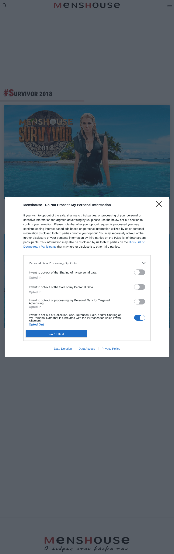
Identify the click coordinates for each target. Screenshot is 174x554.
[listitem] (87, 263)
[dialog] (87, 277)
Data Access (87, 348)
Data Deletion (63, 348)
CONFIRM (56, 333)
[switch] (139, 272)
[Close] (160, 205)
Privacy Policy (111, 348)
